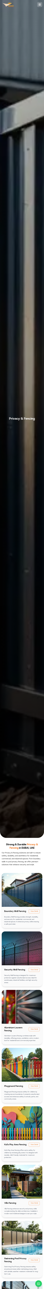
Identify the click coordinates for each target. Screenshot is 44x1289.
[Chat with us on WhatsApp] (38, 1283)
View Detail (34, 911)
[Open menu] (39, 4)
